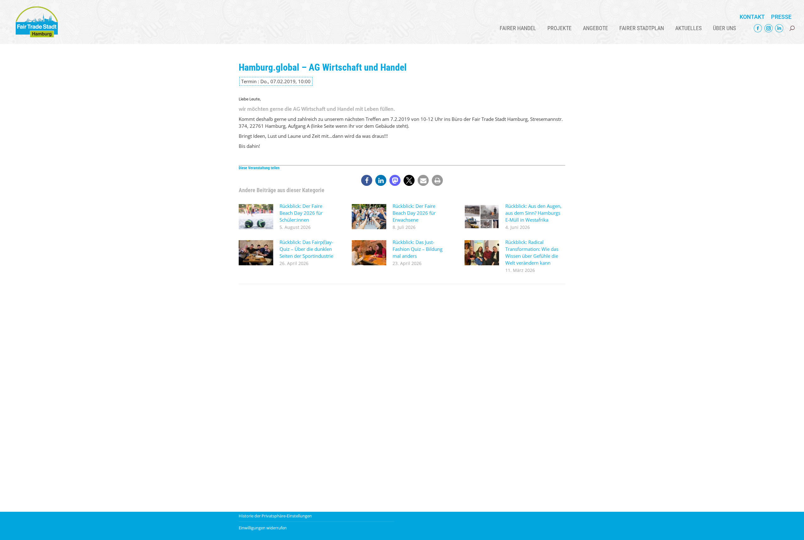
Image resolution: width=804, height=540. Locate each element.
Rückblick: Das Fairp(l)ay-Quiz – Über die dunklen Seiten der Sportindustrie (306, 249)
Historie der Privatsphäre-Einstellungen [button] (275, 516)
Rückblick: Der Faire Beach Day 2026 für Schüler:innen (301, 213)
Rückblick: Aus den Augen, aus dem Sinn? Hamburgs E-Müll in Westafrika (533, 213)
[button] (366, 180)
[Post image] (256, 216)
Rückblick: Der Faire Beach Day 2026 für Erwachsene (414, 213)
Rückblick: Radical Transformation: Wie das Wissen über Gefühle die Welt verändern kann (531, 252)
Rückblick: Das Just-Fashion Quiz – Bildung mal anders (418, 249)
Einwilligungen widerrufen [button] (263, 528)
